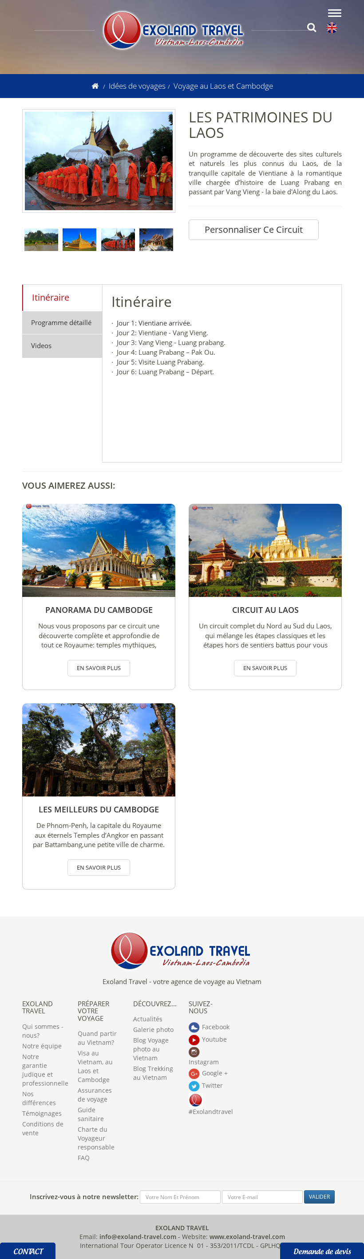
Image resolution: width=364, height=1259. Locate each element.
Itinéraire (50, 297)
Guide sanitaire (91, 1114)
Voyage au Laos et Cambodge (223, 86)
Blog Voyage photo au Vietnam (151, 1049)
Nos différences (39, 1098)
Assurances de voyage (95, 1094)
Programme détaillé (61, 322)
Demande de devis (322, 1250)
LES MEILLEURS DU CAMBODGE (99, 809)
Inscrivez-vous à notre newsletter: (84, 1196)
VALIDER (319, 1196)
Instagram (204, 1062)
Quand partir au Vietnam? (97, 1038)
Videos (41, 345)
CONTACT (27, 1250)
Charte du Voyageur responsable (96, 1138)
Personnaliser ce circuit (254, 229)
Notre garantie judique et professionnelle (43, 1069)
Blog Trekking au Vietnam (153, 1073)
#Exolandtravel (210, 1111)
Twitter (212, 1085)
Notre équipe (42, 1046)
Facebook (215, 1026)
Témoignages (42, 1113)
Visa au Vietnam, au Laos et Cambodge (95, 1066)
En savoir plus (99, 668)
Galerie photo (153, 1029)
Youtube (214, 1039)
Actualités (147, 1019)
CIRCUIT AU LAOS (265, 609)
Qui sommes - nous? (42, 1030)
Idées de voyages (137, 86)
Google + (215, 1072)
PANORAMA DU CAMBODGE (99, 609)
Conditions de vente (42, 1128)
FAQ (84, 1157)
